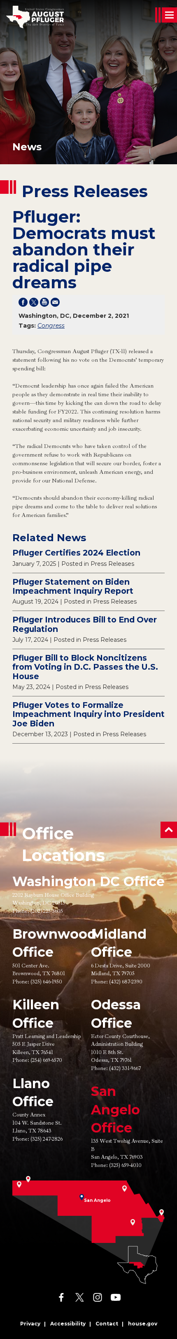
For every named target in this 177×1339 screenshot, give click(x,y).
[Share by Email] (55, 304)
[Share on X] (33, 304)
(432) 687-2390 (125, 981)
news (27, 147)
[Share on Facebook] (23, 304)
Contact (106, 1324)
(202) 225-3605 (46, 911)
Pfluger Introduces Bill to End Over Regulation (84, 624)
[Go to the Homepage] (35, 17)
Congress (51, 325)
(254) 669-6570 (46, 1060)
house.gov (142, 1324)
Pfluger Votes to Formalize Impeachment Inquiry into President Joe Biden (88, 714)
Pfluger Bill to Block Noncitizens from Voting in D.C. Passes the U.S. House (85, 667)
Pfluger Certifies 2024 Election (76, 552)
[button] (169, 830)
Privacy (30, 1324)
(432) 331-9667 (125, 1068)
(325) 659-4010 (125, 1165)
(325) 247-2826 (46, 1139)
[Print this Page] (44, 304)
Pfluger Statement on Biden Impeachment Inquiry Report (72, 586)
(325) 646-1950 (46, 981)
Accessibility (68, 1324)
